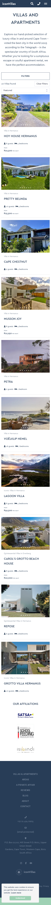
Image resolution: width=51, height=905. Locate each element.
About (25, 801)
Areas (25, 779)
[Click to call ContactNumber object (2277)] (38, 3)
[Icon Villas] (8, 3)
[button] (32, 3)
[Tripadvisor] (31, 863)
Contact (25, 806)
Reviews (25, 790)
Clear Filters (42, 83)
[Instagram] (21, 863)
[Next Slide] (45, 110)
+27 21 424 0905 (25, 821)
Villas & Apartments (25, 774)
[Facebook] (26, 863)
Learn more (16, 893)
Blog (25, 795)
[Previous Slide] (5, 110)
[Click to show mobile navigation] (46, 3)
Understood (20, 898)
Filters (25, 76)
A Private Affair (25, 785)
